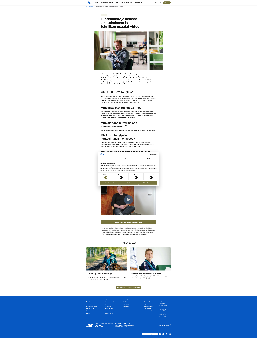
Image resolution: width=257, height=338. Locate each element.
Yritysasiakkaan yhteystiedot (162, 310)
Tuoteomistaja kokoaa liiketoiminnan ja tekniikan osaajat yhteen (109, 6)
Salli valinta (128, 182)
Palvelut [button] (95, 2)
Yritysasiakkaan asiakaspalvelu (162, 313)
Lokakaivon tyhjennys (91, 306)
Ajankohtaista (147, 308)
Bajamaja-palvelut (109, 313)
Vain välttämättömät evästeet (109, 182)
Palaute (88, 313)
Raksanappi (125, 306)
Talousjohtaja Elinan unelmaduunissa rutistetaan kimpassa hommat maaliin (100, 274)
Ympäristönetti (126, 304)
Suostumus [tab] (108, 158)
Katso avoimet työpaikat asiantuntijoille (128, 222)
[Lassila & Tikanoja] (89, 2)
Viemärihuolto (108, 306)
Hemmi (86, 6)
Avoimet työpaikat (148, 311)
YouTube (166, 334)
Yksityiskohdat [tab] (128, 158)
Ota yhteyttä (162, 299)
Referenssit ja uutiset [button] (107, 2)
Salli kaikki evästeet (147, 182)
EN (156, 2)
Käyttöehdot (103, 334)
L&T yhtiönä (147, 299)
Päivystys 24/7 (162, 317)
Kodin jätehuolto (90, 302)
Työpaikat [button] (129, 2)
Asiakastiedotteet (148, 306)
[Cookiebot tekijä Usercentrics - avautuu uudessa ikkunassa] (151, 154)
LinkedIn (163, 334)
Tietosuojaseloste (112, 334)
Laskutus (88, 311)
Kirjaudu (166, 2)
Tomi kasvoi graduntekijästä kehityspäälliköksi (146, 273)
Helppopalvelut (90, 308)
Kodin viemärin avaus (91, 304)
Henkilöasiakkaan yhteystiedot (163, 302)
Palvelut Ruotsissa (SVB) (149, 334)
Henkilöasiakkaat (91, 299)
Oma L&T (125, 302)
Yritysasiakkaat (109, 299)
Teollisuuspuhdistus (109, 308)
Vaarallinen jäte (108, 304)
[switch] (121, 177)
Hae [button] (159, 2)
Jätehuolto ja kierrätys (110, 302)
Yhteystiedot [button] (138, 2)
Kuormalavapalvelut (109, 311)
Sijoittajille (146, 304)
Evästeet (119, 334)
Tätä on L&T (147, 302)
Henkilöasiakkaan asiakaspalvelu (163, 306)
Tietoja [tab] (148, 158)
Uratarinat (91, 6)
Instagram (170, 334)
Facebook (160, 334)
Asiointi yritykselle (128, 299)
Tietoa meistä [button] (119, 2)
